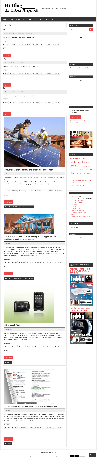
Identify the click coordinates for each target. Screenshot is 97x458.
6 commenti (8, 243)
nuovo (89, 176)
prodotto (78, 177)
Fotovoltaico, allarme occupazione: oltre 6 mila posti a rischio (29, 169)
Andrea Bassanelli (17, 33)
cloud (83, 166)
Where (18, 19)
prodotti (75, 177)
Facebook (78, 169)
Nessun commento (27, 33)
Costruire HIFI (74, 206)
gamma (84, 169)
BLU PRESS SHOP (75, 196)
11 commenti (9, 173)
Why (24, 19)
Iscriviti (92, 454)
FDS (41, 19)
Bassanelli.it (8, 206)
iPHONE (81, 173)
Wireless (77, 182)
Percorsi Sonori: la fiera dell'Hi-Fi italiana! (81, 216)
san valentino (85, 177)
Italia (86, 173)
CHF (47, 19)
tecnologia (84, 180)
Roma (82, 177)
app (71, 162)
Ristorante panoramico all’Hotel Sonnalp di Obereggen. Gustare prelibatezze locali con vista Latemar (30, 238)
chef (81, 166)
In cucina (25, 278)
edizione (71, 169)
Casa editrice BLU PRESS (77, 200)
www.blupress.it (77, 185)
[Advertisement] (81, 47)
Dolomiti (90, 166)
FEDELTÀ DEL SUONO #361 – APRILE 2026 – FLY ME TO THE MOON (80, 309)
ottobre (71, 177)
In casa (31, 206)
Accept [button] (72, 456)
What (29, 19)
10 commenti (9, 329)
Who (12, 19)
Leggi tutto (6, 55)
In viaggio (31, 278)
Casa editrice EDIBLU (76, 202)
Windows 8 (74, 182)
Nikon (84, 176)
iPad (77, 173)
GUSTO (88, 169)
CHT (35, 19)
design (85, 166)
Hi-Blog (5, 19)
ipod (84, 173)
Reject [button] (77, 456)
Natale (81, 176)
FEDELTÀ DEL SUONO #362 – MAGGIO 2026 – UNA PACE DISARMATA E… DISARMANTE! (80, 271)
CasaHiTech (16, 206)
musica (78, 176)
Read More (82, 456)
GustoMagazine (24, 206)
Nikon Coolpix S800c (12, 325)
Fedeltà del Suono (75, 208)
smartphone (73, 180)
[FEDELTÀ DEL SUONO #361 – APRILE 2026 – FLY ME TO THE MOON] (81, 343)
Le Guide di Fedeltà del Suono (78, 212)
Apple (73, 162)
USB (71, 182)
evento (75, 169)
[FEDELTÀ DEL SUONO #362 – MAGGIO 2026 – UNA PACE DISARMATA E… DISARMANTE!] (81, 306)
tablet (79, 180)
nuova (86, 176)
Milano (71, 176)
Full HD (81, 169)
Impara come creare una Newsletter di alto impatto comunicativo (30, 406)
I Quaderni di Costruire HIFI (78, 210)
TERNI (89, 180)
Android (89, 159)
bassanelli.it (79, 162)
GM (52, 19)
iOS (75, 173)
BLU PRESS (75, 166)
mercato (89, 173)
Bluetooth (87, 162)
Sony (77, 180)
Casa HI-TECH (74, 204)
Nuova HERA (74, 214)
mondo (74, 176)
